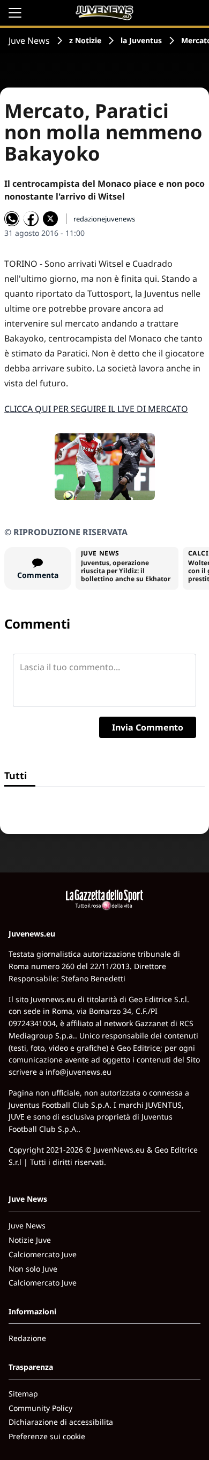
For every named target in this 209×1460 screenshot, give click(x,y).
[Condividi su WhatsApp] (11, 218)
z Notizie (85, 40)
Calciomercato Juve (43, 1254)
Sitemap (23, 1393)
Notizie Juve (30, 1240)
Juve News (29, 40)
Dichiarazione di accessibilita (61, 1422)
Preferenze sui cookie (47, 1436)
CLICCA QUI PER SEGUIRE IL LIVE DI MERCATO (96, 409)
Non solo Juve (33, 1269)
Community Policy (40, 1408)
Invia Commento (147, 727)
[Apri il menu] (15, 12)
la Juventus (141, 40)
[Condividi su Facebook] (31, 218)
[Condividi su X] (50, 218)
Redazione (27, 1338)
